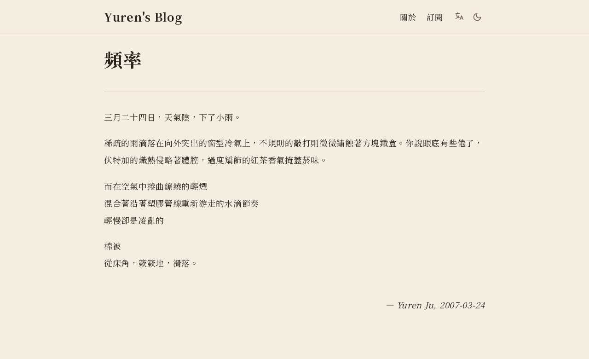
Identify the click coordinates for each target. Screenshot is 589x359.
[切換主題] (477, 17)
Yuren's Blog (143, 17)
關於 (408, 17)
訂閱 (435, 17)
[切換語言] (459, 16)
